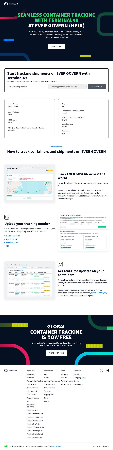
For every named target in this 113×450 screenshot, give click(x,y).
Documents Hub (32, 388)
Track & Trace (31, 395)
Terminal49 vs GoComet (35, 434)
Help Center (78, 374)
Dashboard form (13, 235)
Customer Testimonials (52, 381)
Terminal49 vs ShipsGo (34, 431)
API (7, 246)
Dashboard (30, 378)
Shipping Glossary (50, 384)
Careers (64, 378)
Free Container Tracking (35, 381)
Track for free (97, 87)
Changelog (79, 378)
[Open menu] (107, 4)
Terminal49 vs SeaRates (35, 414)
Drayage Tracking (33, 398)
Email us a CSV (12, 242)
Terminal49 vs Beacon (34, 437)
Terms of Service (67, 381)
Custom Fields (32, 384)
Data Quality (31, 374)
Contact (76, 381)
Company (64, 374)
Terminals (47, 391)
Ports (46, 398)
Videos (46, 378)
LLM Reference (49, 388)
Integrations (31, 405)
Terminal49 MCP (32, 410)
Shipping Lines (49, 395)
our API (94, 292)
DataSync (102, 292)
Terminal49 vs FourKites (35, 420)
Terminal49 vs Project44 (35, 417)
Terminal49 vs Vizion (33, 424)
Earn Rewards (78, 384)
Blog (45, 374)
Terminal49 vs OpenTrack (35, 427)
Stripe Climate (56, 446)
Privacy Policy (66, 384)
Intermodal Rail (32, 391)
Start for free (56, 47)
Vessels (47, 401)
